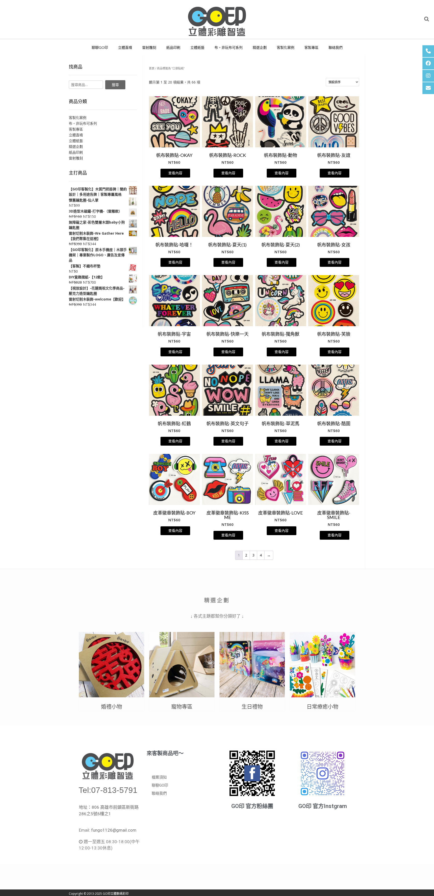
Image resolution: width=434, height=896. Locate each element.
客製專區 (311, 47)
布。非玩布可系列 (228, 47)
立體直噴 (125, 47)
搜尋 (115, 84)
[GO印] (217, 19)
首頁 (151, 68)
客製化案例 (285, 47)
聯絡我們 (336, 47)
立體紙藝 (197, 47)
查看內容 (175, 172)
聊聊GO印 (100, 47)
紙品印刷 (173, 47)
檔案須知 (159, 777)
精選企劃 (260, 47)
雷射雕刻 (149, 47)
